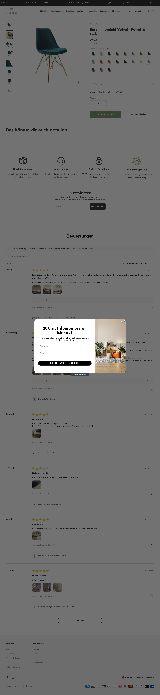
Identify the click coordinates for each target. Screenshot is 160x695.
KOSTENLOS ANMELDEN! (65, 363)
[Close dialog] (123, 321)
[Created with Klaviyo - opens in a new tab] (80, 374)
